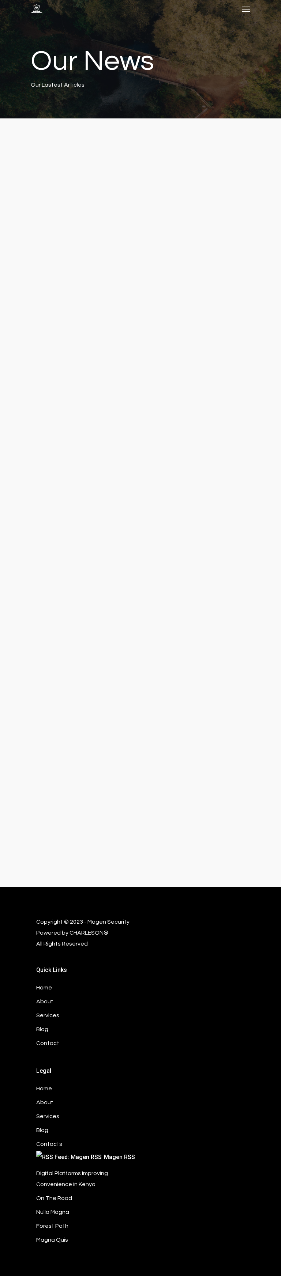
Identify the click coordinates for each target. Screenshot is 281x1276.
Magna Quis (52, 1240)
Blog (42, 1130)
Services (47, 1116)
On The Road (54, 1198)
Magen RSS (119, 1157)
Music (26, 569)
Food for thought (41, 784)
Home (44, 1088)
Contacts (49, 1144)
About (44, 1102)
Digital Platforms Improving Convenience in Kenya (72, 1178)
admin (20, 1031)
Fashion (28, 364)
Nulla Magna (52, 1212)
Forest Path (52, 1226)
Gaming (22, 1011)
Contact (47, 1043)
